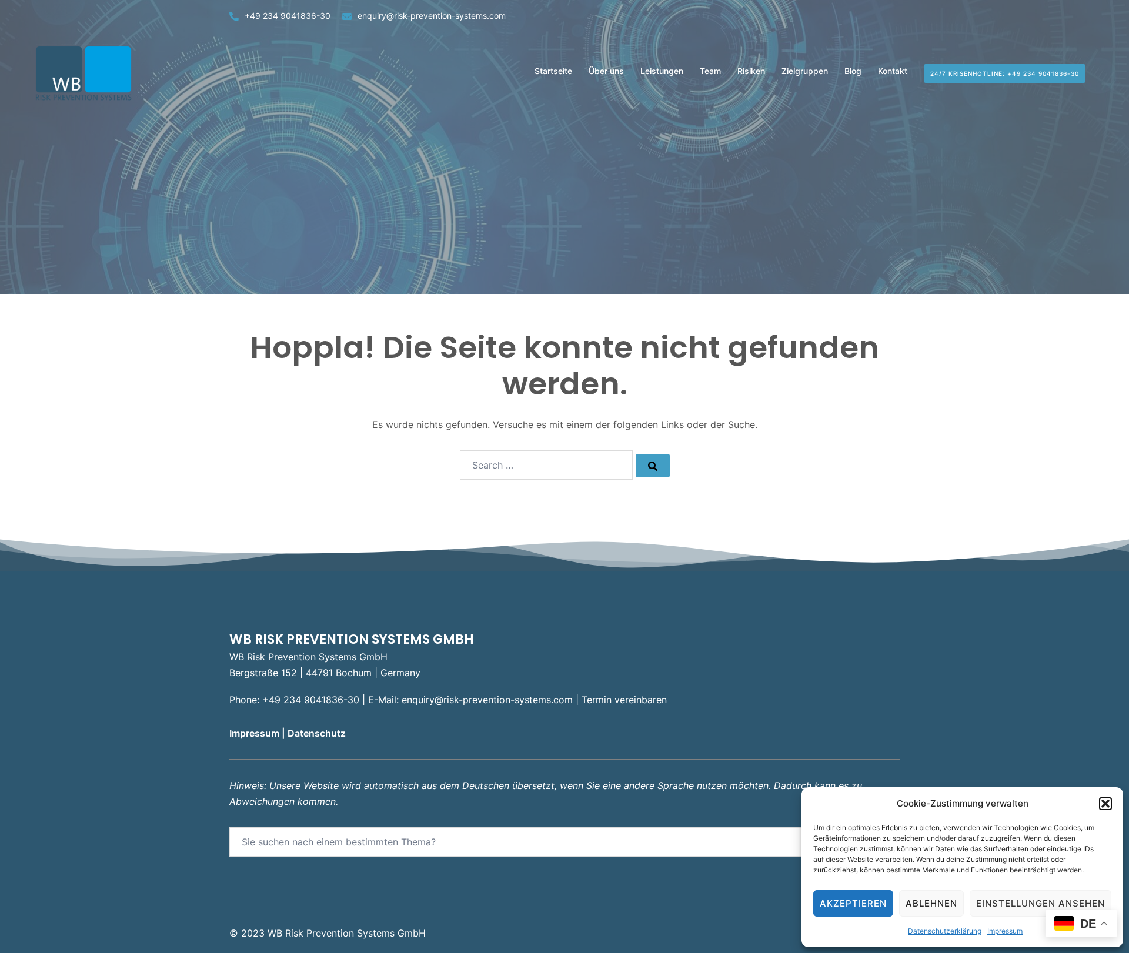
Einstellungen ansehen (1040, 903)
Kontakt (892, 71)
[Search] (653, 465)
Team (710, 71)
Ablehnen (931, 903)
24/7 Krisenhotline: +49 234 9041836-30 (1004, 73)
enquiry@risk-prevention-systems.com (432, 16)
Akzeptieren (853, 903)
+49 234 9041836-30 (287, 16)
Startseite (553, 71)
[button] (1105, 804)
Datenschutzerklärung (944, 931)
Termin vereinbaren (624, 699)
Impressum (1005, 931)
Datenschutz (318, 733)
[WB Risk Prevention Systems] (85, 72)
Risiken (751, 71)
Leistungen (661, 71)
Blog (852, 71)
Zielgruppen (804, 71)
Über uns (606, 71)
